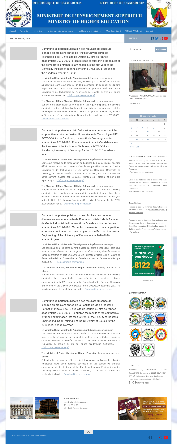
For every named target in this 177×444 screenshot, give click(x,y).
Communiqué (139, 370)
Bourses (132, 370)
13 (153, 132)
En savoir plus (135, 103)
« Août (131, 147)
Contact (149, 31)
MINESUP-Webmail (133, 31)
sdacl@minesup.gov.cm (79, 402)
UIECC (147, 383)
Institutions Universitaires (90, 31)
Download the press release (55, 118)
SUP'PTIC (140, 383)
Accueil (13, 31)
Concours (150, 369)
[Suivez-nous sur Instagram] (161, 38)
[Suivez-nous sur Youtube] (165, 38)
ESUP (159, 373)
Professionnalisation (145, 379)
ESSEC (153, 373)
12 (148, 132)
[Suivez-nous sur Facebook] (152, 38)
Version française (157, 210)
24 (137, 139)
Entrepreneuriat (145, 373)
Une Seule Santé (113, 31)
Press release (133, 379)
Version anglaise (136, 213)
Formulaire (134, 232)
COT (165, 370)
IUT (133, 376)
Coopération (159, 370)
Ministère (38, 31)
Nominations (158, 376)
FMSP (164, 373)
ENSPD (136, 373)
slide (133, 382)
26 (148, 139)
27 (153, 139)
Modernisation (140, 376)
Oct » (138, 147)
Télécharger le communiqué (81, 95)
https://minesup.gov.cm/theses (141, 172)
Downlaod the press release (77, 374)
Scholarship (157, 379)
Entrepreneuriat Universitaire (60, 31)
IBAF (130, 376)
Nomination (149, 376)
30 (131, 143)
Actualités (24, 31)
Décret (131, 373)
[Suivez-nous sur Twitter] (156, 38)
